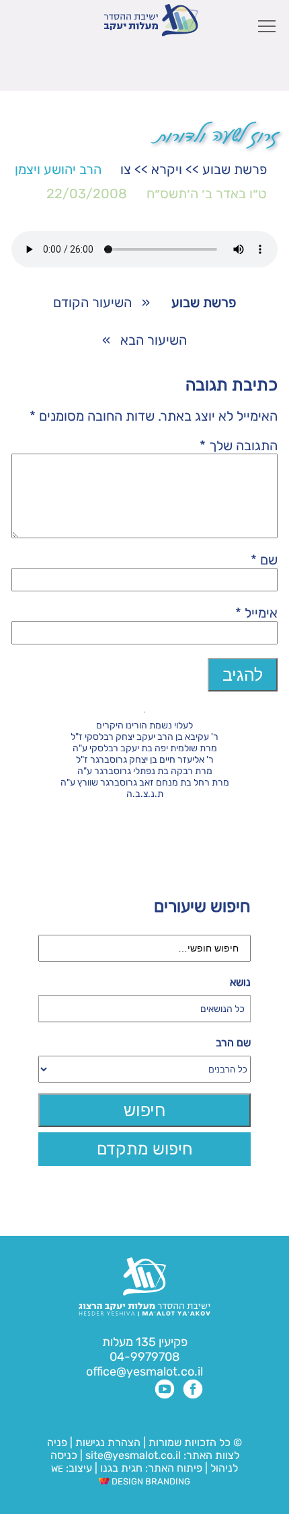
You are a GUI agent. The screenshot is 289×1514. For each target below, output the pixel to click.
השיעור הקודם (92, 302)
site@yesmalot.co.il (133, 1455)
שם (264, 560)
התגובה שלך (239, 445)
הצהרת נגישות (107, 1442)
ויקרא (166, 169)
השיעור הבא (153, 340)
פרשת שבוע (234, 169)
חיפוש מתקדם (145, 1149)
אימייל (256, 613)
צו (125, 169)
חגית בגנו (119, 1468)
